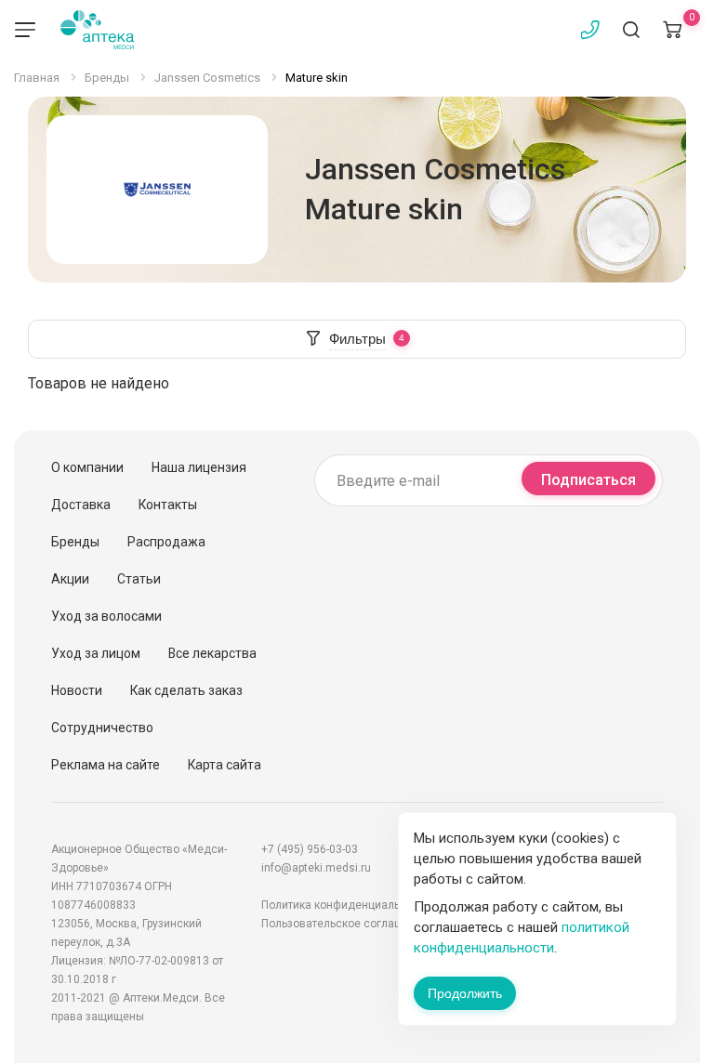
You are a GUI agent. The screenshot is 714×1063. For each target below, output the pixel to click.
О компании (87, 467)
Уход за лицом (95, 653)
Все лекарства (212, 653)
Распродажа (166, 541)
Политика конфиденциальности (345, 905)
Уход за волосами (106, 616)
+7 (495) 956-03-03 (309, 849)
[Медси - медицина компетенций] (97, 29)
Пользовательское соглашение (345, 923)
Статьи (139, 578)
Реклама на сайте (105, 764)
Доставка (81, 504)
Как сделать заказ (186, 690)
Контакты (168, 504)
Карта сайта (224, 764)
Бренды (75, 541)
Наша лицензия (199, 467)
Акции (70, 578)
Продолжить (465, 993)
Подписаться (588, 480)
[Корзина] (672, 30)
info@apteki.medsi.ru (316, 867)
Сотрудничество (102, 727)
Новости (76, 690)
